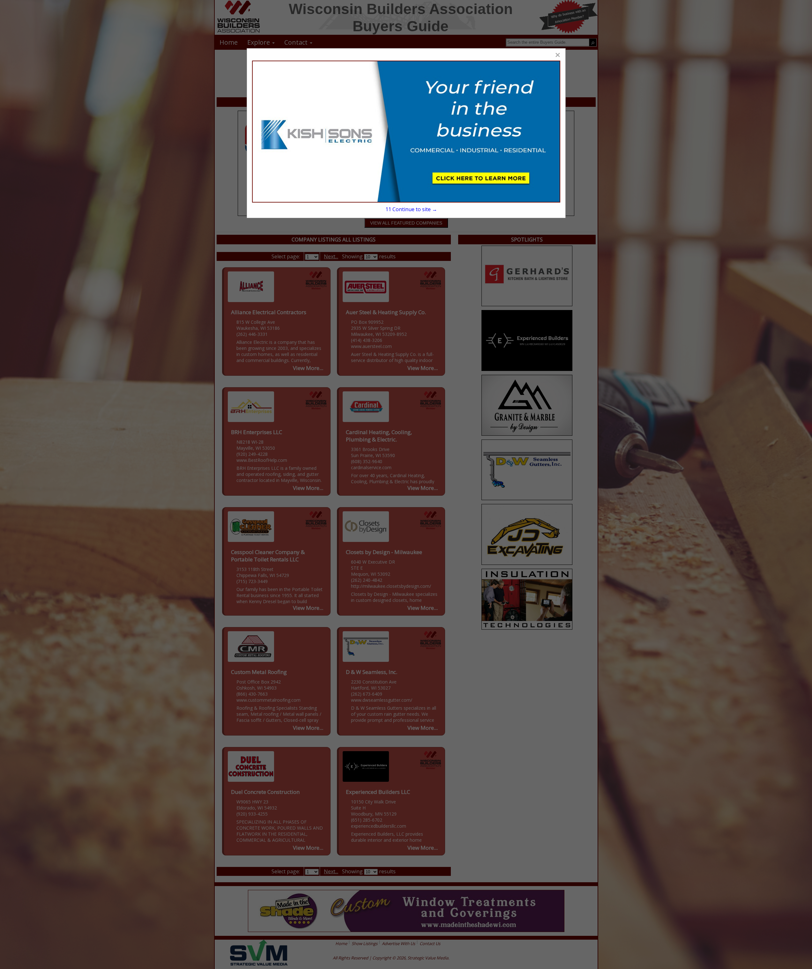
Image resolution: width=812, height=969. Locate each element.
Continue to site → (411, 209)
